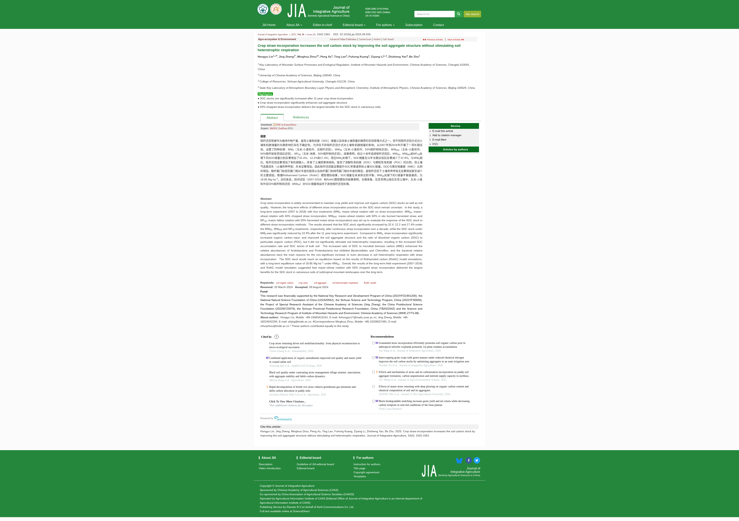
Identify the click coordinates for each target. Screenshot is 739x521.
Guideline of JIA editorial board (315, 464)
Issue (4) (311, 34)
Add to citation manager (446, 135)
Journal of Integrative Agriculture (273, 34)
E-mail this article (442, 130)
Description (266, 464)
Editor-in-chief (322, 25)
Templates (360, 476)
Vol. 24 (300, 34)
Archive (377, 39)
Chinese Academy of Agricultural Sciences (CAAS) (308, 490)
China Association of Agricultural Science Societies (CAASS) (318, 494)
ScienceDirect (301, 511)
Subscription (413, 25)
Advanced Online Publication (343, 39)
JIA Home (269, 25)
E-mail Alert (439, 139)
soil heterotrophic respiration (345, 282)
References (301, 117)
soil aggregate (320, 282)
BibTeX (273, 128)
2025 (293, 34)
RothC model (369, 282)
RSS (435, 144)
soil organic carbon (285, 282)
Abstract (272, 117)
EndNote (283, 128)
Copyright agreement (366, 472)
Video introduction (270, 468)
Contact (438, 25)
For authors (384, 25)
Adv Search (388, 39)
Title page (359, 468)
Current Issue (365, 39)
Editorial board (353, 25)
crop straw (303, 282)
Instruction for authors (367, 464)
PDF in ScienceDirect (286, 124)
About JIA (293, 25)
